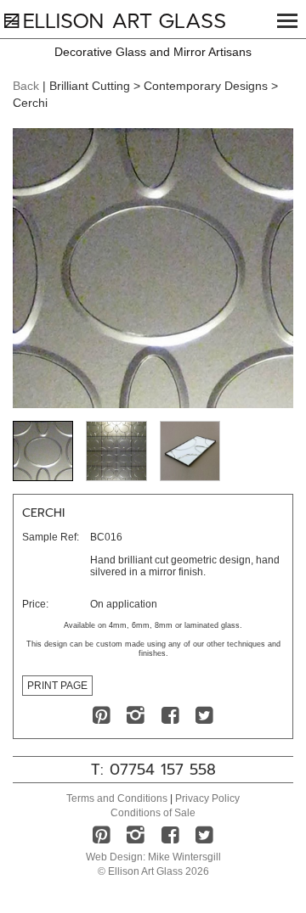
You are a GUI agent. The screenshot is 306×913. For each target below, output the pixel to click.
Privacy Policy (207, 798)
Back (26, 85)
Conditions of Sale (153, 813)
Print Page (57, 686)
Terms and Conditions (116, 798)
